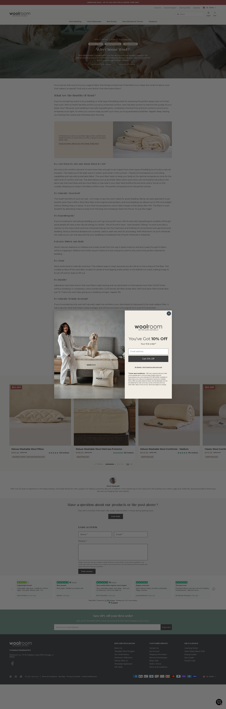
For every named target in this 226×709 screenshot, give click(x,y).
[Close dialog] (169, 313)
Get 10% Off (148, 358)
